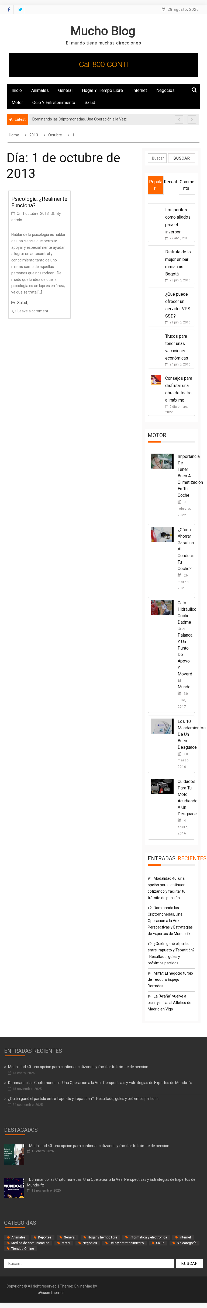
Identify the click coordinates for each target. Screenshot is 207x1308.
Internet (139, 90)
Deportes (44, 1237)
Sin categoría (186, 1243)
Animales (40, 90)
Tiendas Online (22, 1249)
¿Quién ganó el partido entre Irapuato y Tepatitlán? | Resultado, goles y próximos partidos (83, 1098)
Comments (187, 185)
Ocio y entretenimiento (53, 102)
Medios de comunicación (30, 1243)
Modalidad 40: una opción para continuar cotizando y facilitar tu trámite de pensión (78, 1067)
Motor (17, 102)
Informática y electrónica (148, 1237)
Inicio (17, 90)
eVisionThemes (51, 1292)
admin (16, 220)
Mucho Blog (102, 31)
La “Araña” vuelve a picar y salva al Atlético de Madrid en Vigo (169, 1002)
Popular (155, 185)
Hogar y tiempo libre (102, 90)
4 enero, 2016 (183, 827)
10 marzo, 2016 (184, 760)
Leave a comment (33, 311)
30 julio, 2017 (183, 700)
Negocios (165, 90)
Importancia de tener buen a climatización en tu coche (190, 476)
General (65, 90)
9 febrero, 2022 (184, 508)
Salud (90, 102)
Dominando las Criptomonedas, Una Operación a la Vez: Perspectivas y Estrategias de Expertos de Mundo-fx (170, 921)
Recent (170, 181)
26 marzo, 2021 (184, 582)
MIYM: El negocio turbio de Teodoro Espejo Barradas (170, 979)
